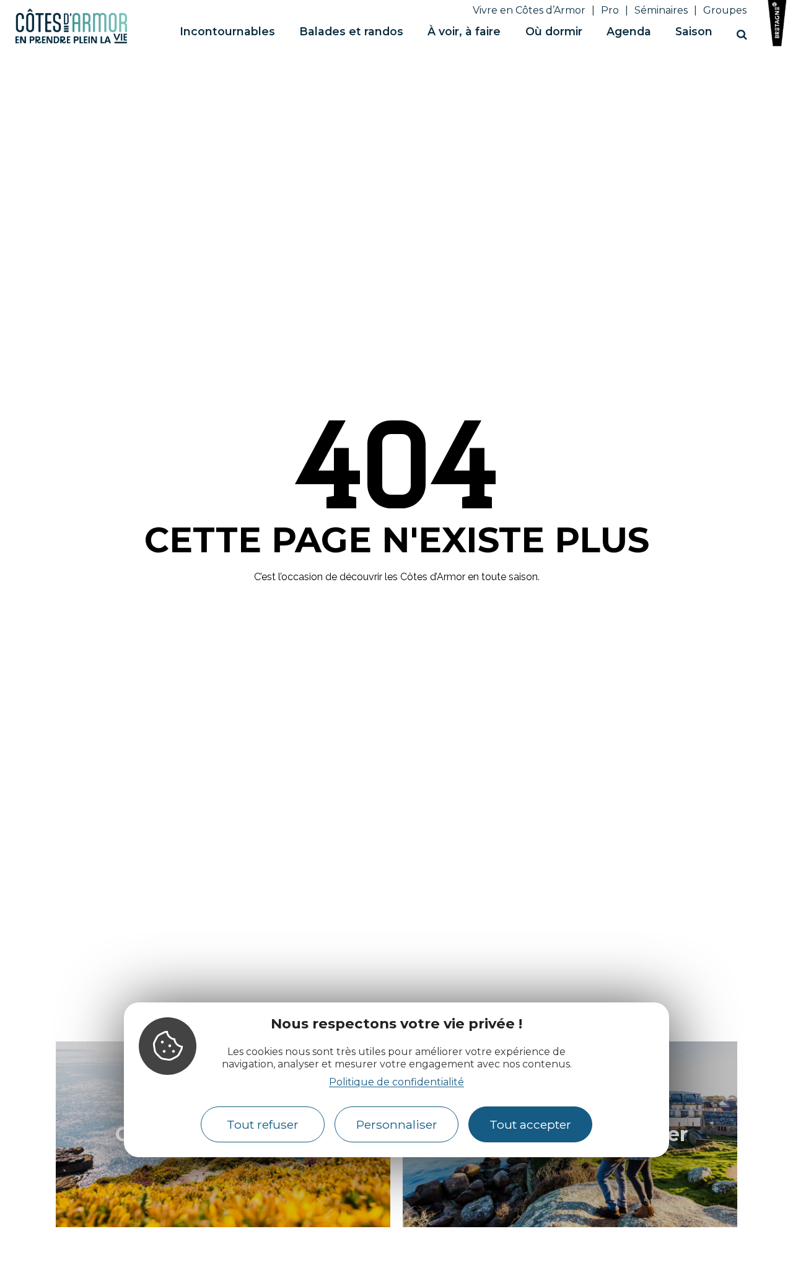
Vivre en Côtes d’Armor (529, 10)
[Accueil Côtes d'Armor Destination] (71, 41)
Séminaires (661, 10)
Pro (610, 10)
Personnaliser (396, 1124)
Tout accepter (530, 1124)
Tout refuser (263, 1124)
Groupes (725, 10)
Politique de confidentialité (396, 1082)
